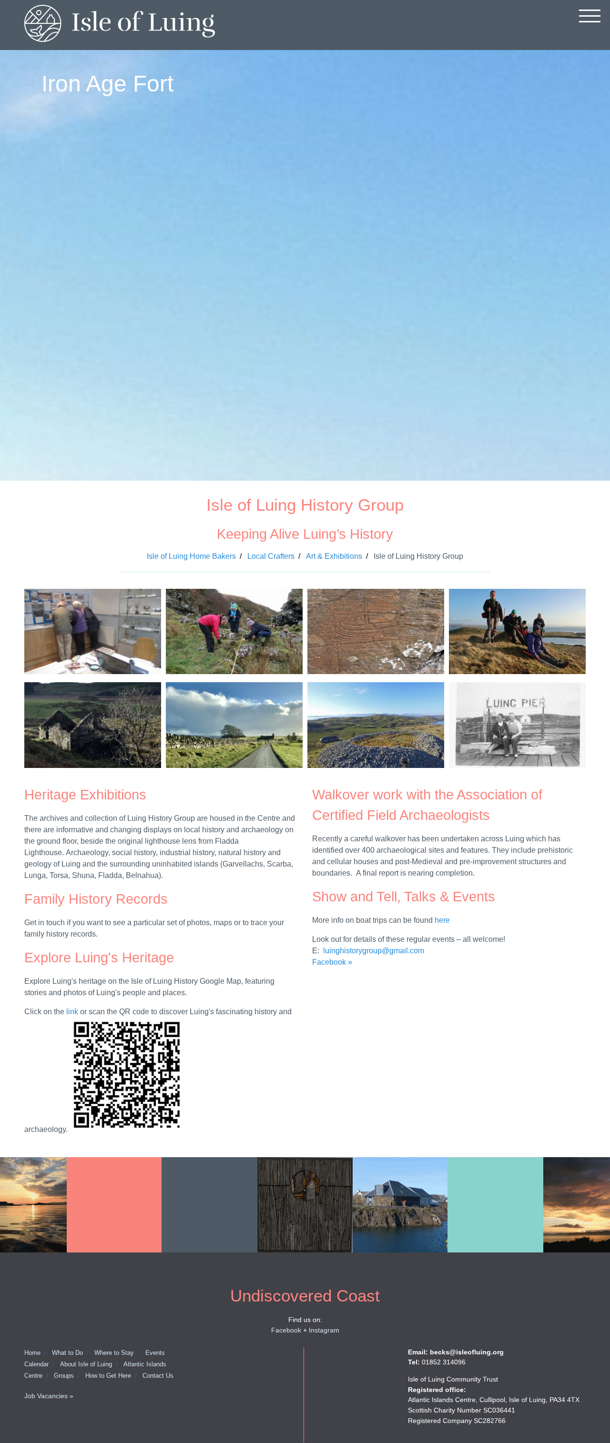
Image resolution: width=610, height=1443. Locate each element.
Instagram (324, 1330)
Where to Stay (114, 1352)
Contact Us (157, 1375)
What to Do (67, 1352)
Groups (64, 1375)
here (442, 920)
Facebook (286, 1330)
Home (32, 1352)
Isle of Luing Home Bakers (191, 556)
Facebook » (332, 962)
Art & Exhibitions (334, 556)
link (72, 1012)
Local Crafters (271, 556)
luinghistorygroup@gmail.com (374, 951)
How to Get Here (108, 1375)
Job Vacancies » (48, 1396)
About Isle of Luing (86, 1364)
